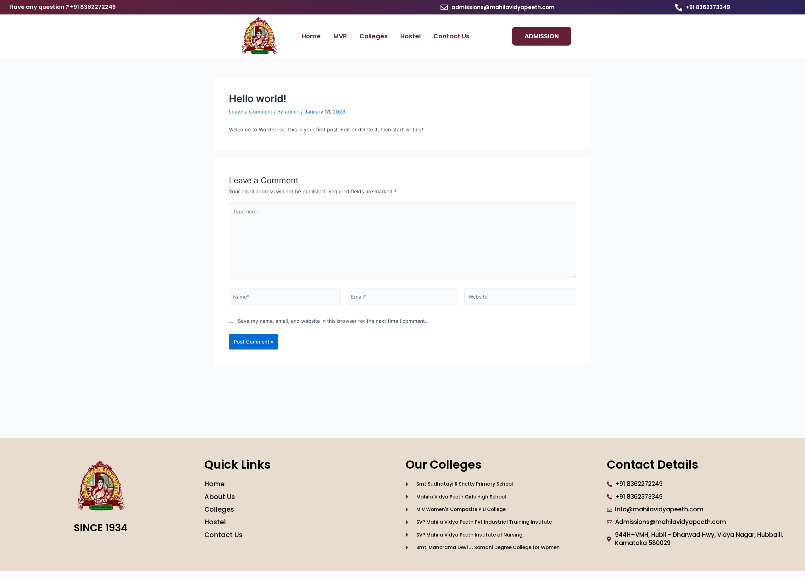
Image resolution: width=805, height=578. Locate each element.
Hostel (410, 36)
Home (311, 36)
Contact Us (451, 36)
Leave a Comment (250, 111)
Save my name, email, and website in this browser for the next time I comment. (332, 321)
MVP (340, 36)
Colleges (373, 36)
